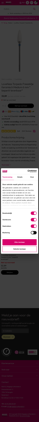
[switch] (34, 219)
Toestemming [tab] (7, 177)
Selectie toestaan (19, 249)
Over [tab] (32, 177)
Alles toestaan (19, 242)
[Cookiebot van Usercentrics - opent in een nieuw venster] (28, 171)
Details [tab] (19, 177)
